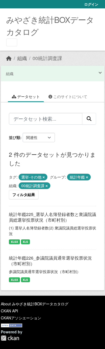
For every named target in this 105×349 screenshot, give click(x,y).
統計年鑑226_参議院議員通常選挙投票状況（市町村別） (50, 261)
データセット (28, 96)
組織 (22, 58)
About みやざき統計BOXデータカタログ (34, 303)
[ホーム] (9, 58)
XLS (25, 242)
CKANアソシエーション (21, 317)
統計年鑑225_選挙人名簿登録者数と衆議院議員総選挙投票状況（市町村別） (52, 217)
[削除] (44, 177)
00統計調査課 (47, 58)
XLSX (14, 242)
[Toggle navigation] (11, 42)
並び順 (14, 137)
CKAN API (9, 310)
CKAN (10, 338)
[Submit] (89, 119)
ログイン (91, 4)
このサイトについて (69, 96)
